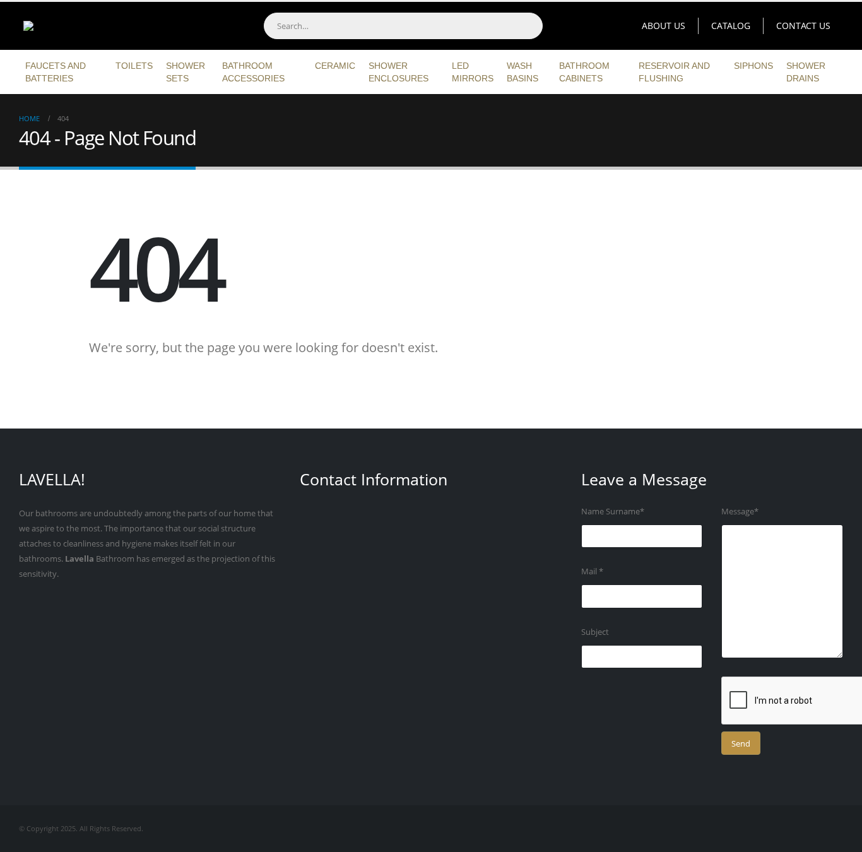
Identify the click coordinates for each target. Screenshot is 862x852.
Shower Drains (805, 72)
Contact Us (803, 26)
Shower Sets (185, 72)
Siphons (753, 66)
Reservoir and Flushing (674, 72)
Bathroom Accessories (253, 72)
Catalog (730, 26)
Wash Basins (522, 72)
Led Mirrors (472, 72)
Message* (740, 511)
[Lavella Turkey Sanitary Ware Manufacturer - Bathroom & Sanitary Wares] (98, 25)
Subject (595, 632)
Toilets (134, 66)
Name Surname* (612, 511)
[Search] (529, 25)
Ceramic (335, 66)
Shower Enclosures (398, 72)
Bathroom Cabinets (584, 72)
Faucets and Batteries (55, 72)
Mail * (592, 571)
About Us (663, 26)
